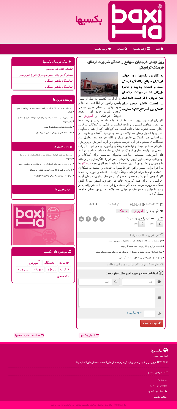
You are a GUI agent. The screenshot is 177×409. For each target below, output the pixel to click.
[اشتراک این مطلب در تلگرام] (95, 218)
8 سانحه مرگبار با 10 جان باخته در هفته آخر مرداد (141, 246)
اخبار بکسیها (88, 335)
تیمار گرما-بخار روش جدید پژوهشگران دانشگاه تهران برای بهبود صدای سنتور (128, 252)
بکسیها (89, 19)
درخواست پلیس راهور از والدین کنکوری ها (53, 175)
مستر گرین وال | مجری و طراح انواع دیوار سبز (46, 74)
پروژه (51, 269)
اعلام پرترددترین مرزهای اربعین (58, 127)
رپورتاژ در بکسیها (158, 385)
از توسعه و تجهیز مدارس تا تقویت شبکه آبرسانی (141, 257)
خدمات (121, 49)
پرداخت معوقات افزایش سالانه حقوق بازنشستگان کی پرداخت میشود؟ (46, 157)
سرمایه (23, 269)
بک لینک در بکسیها (158, 391)
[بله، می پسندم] (159, 223)
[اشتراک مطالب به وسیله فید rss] (81, 218)
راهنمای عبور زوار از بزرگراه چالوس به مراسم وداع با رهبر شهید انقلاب (44, 110)
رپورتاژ (38, 269)
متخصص (63, 276)
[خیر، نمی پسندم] (141, 223)
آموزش (88, 115)
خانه (158, 49)
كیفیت (64, 269)
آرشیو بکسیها (140, 49)
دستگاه (86, 163)
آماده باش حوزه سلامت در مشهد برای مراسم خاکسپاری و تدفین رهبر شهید (45, 120)
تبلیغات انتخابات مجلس (59, 68)
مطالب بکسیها (160, 397)
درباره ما (162, 379)
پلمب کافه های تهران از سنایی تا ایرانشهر (54, 132)
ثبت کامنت (150, 323)
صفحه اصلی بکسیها (28, 335)
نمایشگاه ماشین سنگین (59, 80)
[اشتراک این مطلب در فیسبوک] (88, 218)
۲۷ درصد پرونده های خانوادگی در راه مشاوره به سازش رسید (136, 241)
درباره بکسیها (101, 49)
